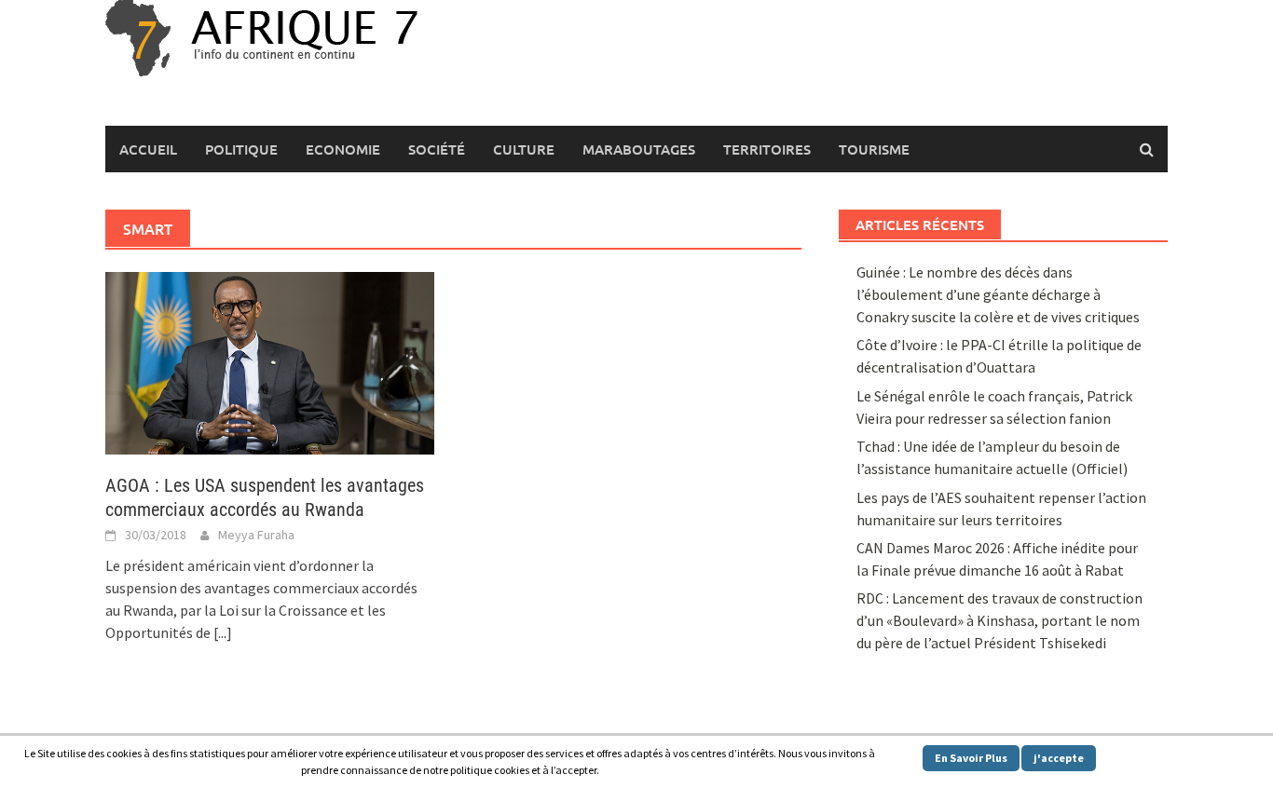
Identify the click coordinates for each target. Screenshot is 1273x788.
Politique (241, 149)
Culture (523, 149)
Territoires (767, 149)
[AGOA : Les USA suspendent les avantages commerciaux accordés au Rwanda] (269, 361)
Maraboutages (638, 149)
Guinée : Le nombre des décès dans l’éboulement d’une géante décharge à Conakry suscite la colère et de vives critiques (998, 294)
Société (436, 149)
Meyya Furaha (256, 534)
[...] (222, 632)
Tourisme (874, 149)
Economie (343, 149)
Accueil (148, 149)
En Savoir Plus (971, 758)
